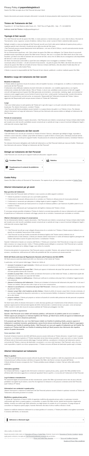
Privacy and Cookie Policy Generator (43, 438)
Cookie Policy (77, 180)
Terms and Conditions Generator (69, 438)
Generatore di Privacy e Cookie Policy (35, 434)
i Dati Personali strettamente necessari (36, 436)
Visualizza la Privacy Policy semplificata (74, 441)
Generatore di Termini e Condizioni (69, 434)
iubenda (81, 434)
